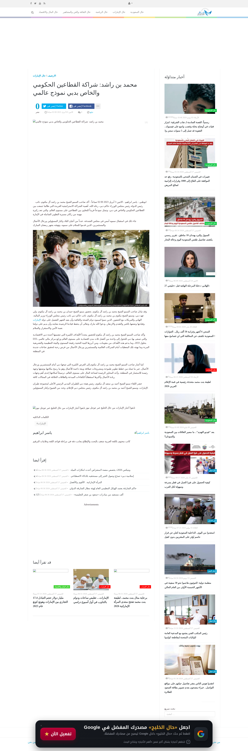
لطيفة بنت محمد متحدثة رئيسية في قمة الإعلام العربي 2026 (187, 384)
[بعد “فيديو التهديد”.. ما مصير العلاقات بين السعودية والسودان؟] (189, 409)
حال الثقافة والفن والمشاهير (77, 12)
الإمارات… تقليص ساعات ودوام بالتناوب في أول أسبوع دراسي (91, 599)
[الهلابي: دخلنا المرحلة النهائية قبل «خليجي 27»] (189, 262)
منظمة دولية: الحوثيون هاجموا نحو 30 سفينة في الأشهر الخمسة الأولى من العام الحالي (187, 585)
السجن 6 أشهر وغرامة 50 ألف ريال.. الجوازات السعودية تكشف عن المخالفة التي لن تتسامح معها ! (189, 333)
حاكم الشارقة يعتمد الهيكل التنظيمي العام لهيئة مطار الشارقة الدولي (85, 488)
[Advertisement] (124, 43)
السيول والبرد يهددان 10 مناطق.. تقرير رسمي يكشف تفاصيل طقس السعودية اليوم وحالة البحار (188, 237)
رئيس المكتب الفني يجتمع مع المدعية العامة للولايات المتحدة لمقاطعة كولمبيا (186, 635)
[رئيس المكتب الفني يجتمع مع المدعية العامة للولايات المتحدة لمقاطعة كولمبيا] (189, 609)
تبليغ (91, 112)
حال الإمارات (119, 12)
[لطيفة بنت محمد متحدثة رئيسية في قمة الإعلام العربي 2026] (189, 358)
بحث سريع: (170, 708)
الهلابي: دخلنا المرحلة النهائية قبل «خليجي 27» (187, 285)
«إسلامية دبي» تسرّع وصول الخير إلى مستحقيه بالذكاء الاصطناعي (84, 476)
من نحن (216, 742)
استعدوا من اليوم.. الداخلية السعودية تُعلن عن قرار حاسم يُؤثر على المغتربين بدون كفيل (189, 535)
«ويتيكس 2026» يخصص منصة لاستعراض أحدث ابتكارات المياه (82, 470)
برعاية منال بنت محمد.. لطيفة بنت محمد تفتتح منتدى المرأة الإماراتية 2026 (130, 601)
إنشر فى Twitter (55, 106)
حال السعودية (137, 12)
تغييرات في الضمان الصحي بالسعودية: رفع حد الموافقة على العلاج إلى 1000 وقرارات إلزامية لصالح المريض (187, 180)
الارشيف (52, 75)
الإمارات (37, 320)
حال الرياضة (102, 12)
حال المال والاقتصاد (48, 12)
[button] (130, 3)
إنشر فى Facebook (82, 106)
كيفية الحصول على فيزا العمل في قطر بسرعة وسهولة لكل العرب (187, 484)
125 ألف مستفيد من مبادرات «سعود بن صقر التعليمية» (79, 494)
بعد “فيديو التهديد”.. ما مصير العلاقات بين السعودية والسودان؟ (189, 434)
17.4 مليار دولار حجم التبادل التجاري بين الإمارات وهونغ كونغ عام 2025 (50, 601)
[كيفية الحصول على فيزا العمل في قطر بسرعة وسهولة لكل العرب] (189, 459)
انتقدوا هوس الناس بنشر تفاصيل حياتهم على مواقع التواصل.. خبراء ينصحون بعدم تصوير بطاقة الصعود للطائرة (189, 687)
